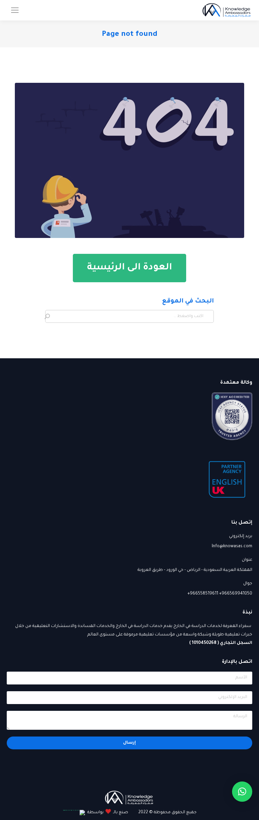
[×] (242, 791)
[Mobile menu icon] (15, 10)
